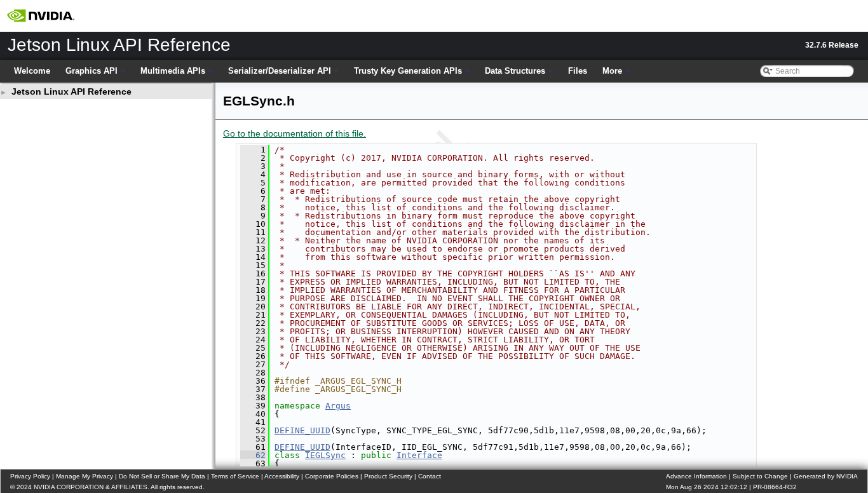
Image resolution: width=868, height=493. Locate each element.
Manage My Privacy (84, 476)
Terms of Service (235, 476)
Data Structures (515, 71)
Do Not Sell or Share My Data (162, 476)
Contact (429, 476)
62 (253, 455)
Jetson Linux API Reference (71, 91)
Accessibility (281, 476)
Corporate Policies (331, 476)
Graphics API (91, 71)
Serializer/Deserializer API (279, 71)
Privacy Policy (30, 476)
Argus (338, 405)
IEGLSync (325, 455)
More (612, 71)
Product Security (388, 476)
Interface (419, 455)
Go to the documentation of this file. (294, 133)
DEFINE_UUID (302, 430)
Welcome (32, 71)
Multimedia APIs (172, 71)
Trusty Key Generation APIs (408, 71)
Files (577, 71)
